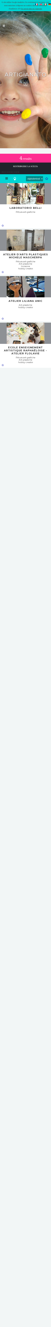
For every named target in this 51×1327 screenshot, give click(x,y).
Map (15, 179)
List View (7, 179)
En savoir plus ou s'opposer (31, 9)
